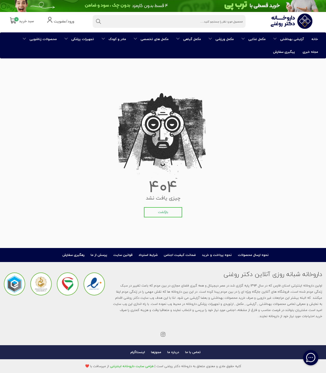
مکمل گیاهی (191, 39)
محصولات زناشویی (43, 39)
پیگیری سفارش (284, 52)
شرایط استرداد (148, 255)
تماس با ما (193, 352)
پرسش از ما (99, 255)
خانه (314, 39)
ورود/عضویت (63, 21)
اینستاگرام (137, 352)
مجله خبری (310, 52)
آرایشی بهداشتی (291, 39)
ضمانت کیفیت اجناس (180, 255)
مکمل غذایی (256, 39)
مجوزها (156, 352)
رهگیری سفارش (73, 255)
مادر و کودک (116, 39)
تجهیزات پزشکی (82, 39)
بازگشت (163, 212)
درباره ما (173, 352)
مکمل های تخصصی (154, 39)
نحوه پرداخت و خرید (217, 255)
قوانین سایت (122, 255)
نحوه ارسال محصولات (253, 255)
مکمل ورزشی (224, 39)
